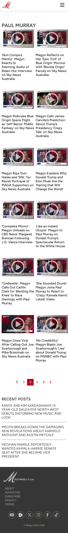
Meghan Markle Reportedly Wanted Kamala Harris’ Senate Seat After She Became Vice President (29, 450)
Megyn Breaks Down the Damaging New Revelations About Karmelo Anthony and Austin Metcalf (33, 431)
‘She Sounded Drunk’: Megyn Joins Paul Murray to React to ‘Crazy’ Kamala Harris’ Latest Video (52, 291)
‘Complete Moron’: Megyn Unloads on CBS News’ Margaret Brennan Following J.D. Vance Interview (17, 234)
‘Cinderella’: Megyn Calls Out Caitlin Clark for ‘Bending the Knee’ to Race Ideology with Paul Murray (18, 293)
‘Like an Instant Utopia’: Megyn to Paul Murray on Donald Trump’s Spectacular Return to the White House (50, 236)
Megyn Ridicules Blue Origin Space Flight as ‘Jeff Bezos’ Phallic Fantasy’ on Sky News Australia (18, 124)
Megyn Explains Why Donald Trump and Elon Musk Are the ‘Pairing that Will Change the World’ (51, 181)
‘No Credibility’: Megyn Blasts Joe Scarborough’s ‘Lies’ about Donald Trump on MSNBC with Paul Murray (51, 350)
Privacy (11, 500)
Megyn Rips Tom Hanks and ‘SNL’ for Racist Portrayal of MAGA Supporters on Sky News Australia (18, 181)
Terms (9, 504)
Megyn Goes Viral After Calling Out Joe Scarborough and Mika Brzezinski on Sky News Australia (18, 348)
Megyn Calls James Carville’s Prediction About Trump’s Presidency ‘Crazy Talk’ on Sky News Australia (50, 126)
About (9, 488)
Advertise (12, 492)
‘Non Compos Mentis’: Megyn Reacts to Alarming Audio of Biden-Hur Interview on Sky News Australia (17, 67)
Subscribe (13, 496)
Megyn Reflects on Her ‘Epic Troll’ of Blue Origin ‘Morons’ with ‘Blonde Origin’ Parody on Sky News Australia (51, 65)
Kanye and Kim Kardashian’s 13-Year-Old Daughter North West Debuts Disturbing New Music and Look (31, 411)
